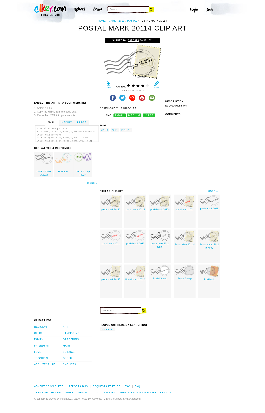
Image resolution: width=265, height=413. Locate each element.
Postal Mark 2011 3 (135, 279)
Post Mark (209, 279)
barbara (133, 40)
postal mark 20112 (110, 209)
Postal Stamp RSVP (83, 173)
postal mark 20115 (110, 279)
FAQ (137, 386)
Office (39, 333)
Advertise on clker (49, 386)
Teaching (41, 358)
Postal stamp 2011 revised (209, 246)
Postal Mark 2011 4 (185, 244)
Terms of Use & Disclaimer (54, 392)
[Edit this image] (156, 85)
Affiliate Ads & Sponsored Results (146, 392)
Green (67, 358)
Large (81, 122)
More (91, 183)
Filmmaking (71, 333)
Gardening (71, 339)
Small (52, 122)
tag (127, 386)
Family (38, 339)
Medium (66, 122)
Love (37, 352)
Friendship (42, 345)
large (149, 115)
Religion (40, 327)
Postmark (63, 171)
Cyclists (69, 364)
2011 (122, 20)
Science (69, 352)
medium (134, 115)
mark (112, 20)
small (119, 115)
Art (65, 327)
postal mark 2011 (185, 209)
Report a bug (78, 386)
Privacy (84, 392)
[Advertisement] (66, 67)
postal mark (107, 329)
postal (132, 20)
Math (66, 345)
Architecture (44, 364)
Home (102, 20)
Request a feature (106, 386)
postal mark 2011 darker (160, 245)
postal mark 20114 (160, 209)
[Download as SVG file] (108, 85)
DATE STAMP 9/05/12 (43, 173)
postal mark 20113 (135, 209)
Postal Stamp (160, 278)
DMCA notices (105, 392)
